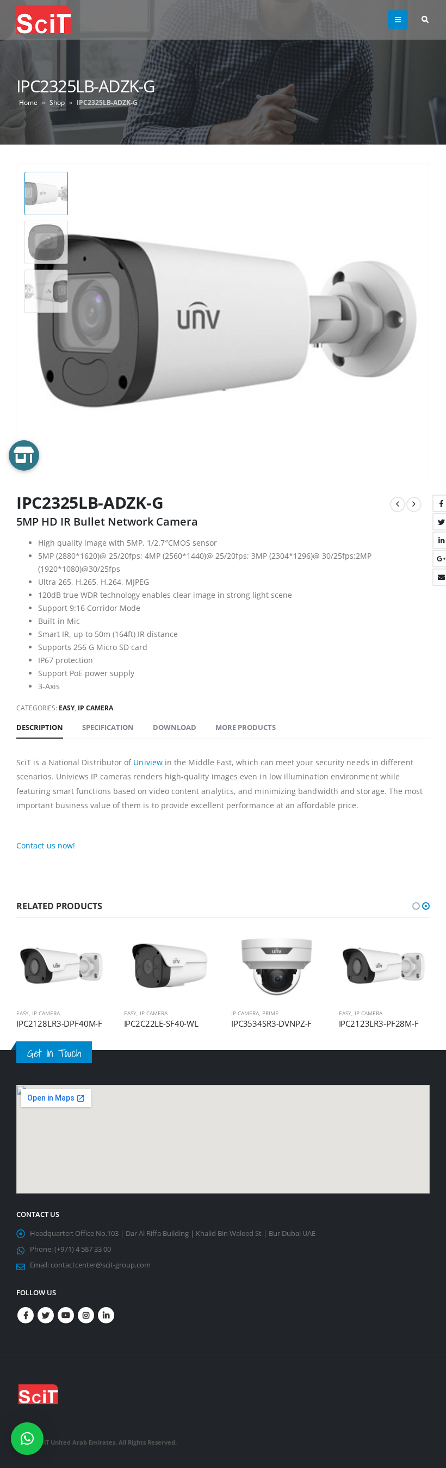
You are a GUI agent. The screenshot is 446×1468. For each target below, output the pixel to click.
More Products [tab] (245, 727)
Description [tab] (39, 727)
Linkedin (106, 1315)
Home (28, 102)
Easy (67, 708)
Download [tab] (174, 727)
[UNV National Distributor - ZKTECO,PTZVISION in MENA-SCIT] (43, 19)
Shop (57, 102)
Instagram (86, 1315)
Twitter (46, 1315)
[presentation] (416, 320)
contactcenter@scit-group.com (101, 1265)
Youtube (66, 1315)
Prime (270, 1013)
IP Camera (95, 708)
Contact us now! (45, 845)
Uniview (148, 762)
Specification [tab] (108, 727)
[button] (416, 906)
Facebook (25, 1315)
